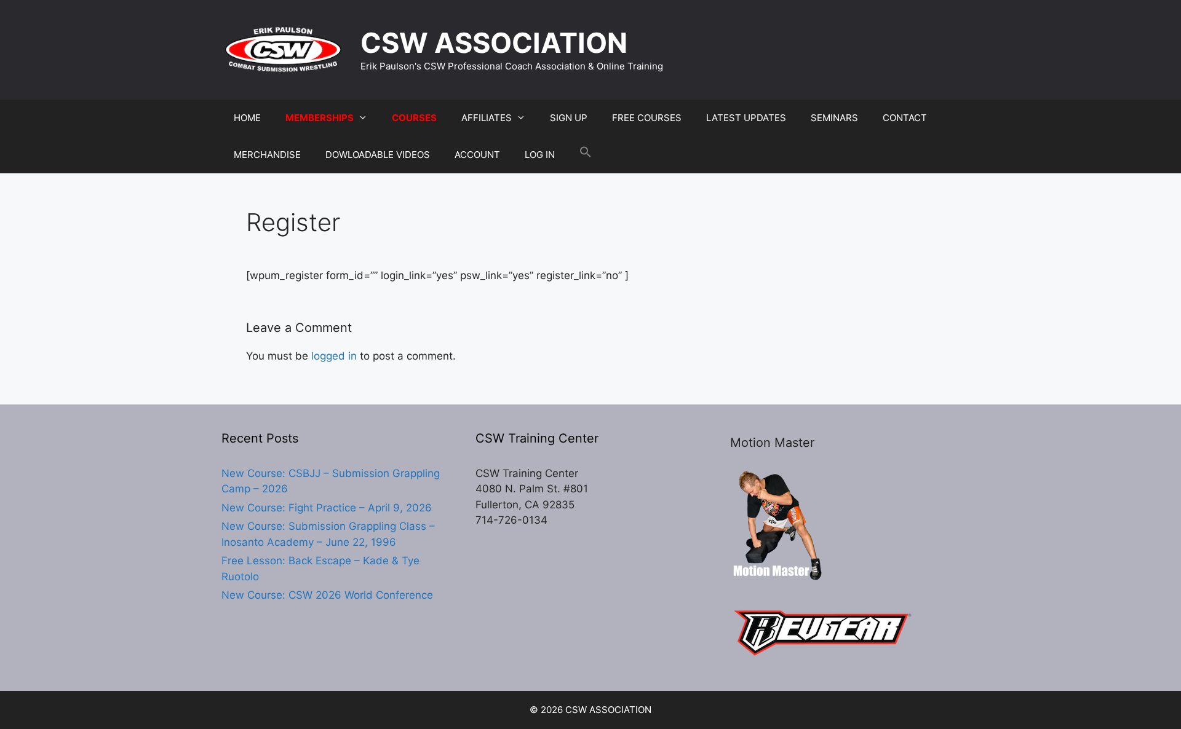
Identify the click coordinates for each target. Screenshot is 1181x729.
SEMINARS (834, 118)
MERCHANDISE (267, 154)
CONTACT (905, 118)
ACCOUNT (477, 154)
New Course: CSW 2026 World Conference (327, 595)
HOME (247, 118)
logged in (334, 356)
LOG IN (540, 154)
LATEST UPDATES (746, 118)
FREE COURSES (647, 118)
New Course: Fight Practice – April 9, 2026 (326, 508)
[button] (585, 154)
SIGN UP (568, 118)
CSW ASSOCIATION (493, 43)
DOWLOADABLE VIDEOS (377, 154)
